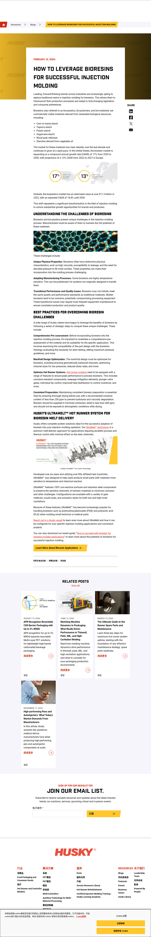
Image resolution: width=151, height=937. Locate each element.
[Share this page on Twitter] (131, 124)
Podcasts (122, 881)
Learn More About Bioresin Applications (57, 547)
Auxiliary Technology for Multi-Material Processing (57, 899)
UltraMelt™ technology (97, 427)
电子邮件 (38, 808)
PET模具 (47, 877)
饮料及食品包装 (39, 561)
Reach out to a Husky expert (48, 520)
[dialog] (75, 923)
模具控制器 (48, 905)
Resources (16, 24)
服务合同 (81, 877)
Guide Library (124, 897)
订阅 (91, 813)
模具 (45, 885)
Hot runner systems (77, 372)
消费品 (20, 873)
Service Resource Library (88, 885)
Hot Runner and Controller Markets (29, 890)
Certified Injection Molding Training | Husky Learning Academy (94, 895)
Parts (79, 873)
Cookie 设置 (121, 916)
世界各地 (138, 880)
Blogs (33, 24)
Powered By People (139, 890)
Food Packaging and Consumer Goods (26, 879)
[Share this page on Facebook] (131, 117)
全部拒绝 (121, 923)
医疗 (19, 884)
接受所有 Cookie (121, 931)
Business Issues (122, 891)
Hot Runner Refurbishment (89, 889)
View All (75, 585)
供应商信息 (123, 877)
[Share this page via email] (131, 130)
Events (121, 885)
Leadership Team (139, 874)
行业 (20, 868)
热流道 (63, 561)
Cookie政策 (81, 917)
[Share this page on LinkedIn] (131, 111)
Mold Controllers (50, 894)
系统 (45, 873)
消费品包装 (53, 561)
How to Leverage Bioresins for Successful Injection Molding (82, 24)
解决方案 (48, 868)
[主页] (3, 24)
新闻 (136, 884)
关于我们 (139, 868)
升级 (79, 881)
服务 (79, 868)
